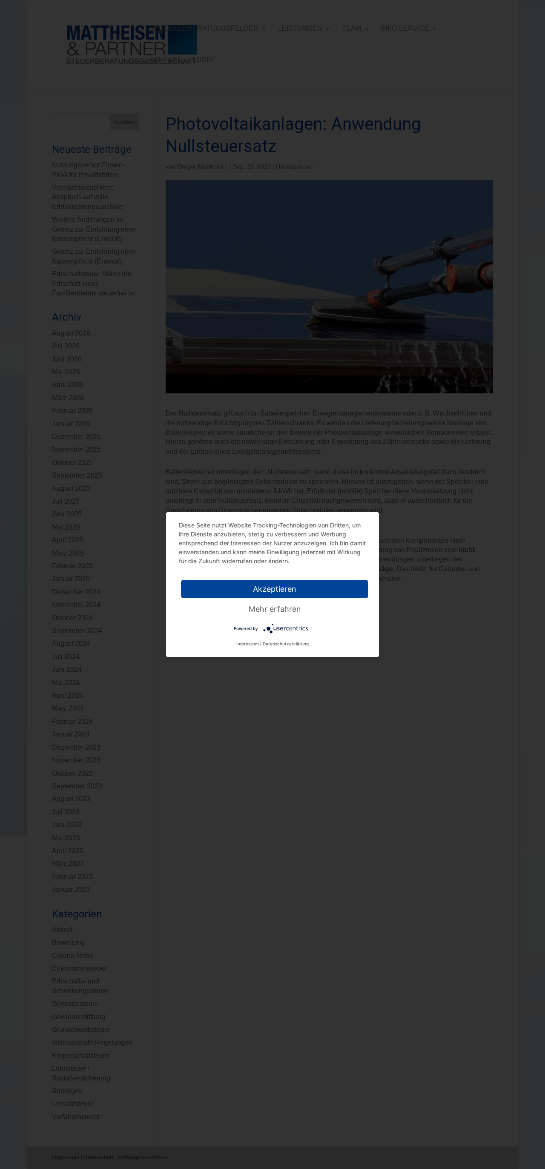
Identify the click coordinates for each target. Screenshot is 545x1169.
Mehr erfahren (275, 609)
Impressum (247, 643)
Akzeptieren (274, 588)
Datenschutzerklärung (286, 643)
